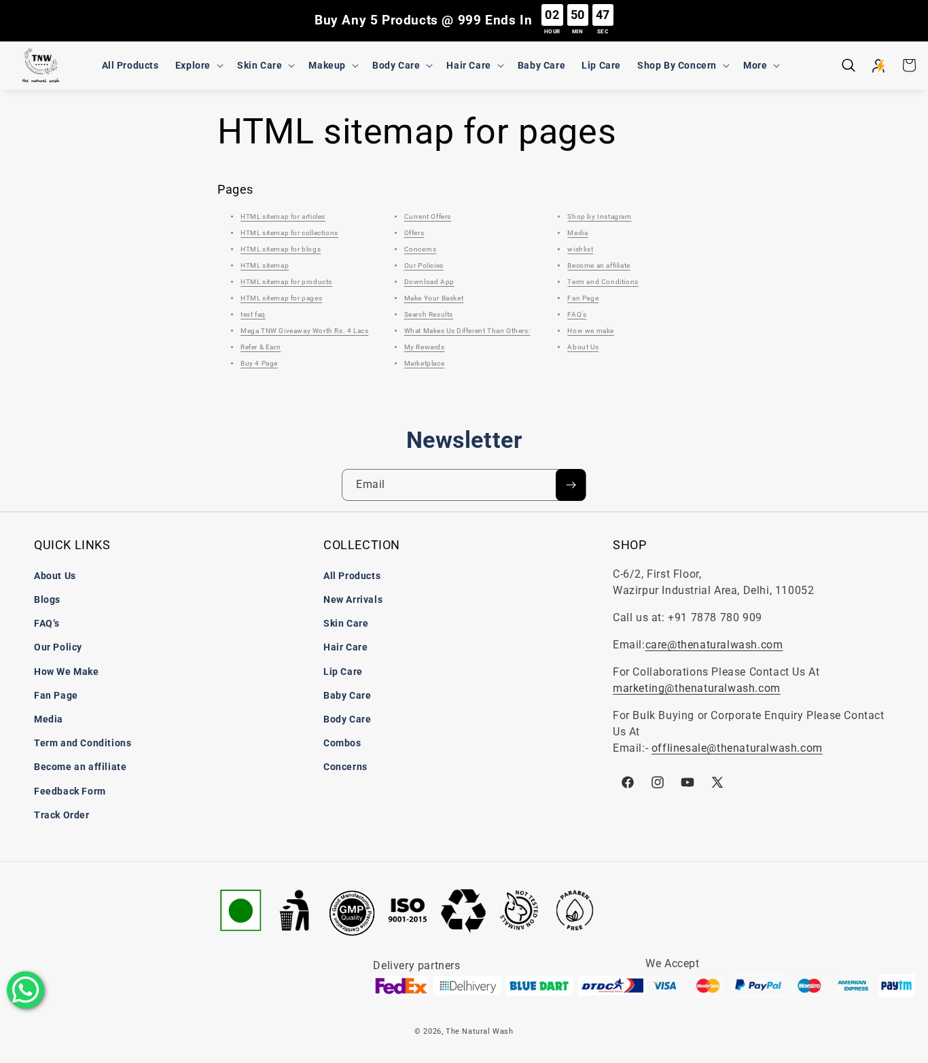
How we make (590, 330)
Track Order (62, 814)
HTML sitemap (264, 265)
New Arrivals (352, 599)
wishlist (580, 249)
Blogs (47, 599)
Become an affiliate (598, 265)
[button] (198, 65)
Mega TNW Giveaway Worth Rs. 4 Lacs (304, 330)
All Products (351, 575)
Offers (414, 233)
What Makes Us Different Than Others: (467, 330)
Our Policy (58, 647)
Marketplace (424, 363)
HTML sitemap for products (286, 281)
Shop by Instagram (599, 216)
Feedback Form (70, 791)
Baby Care (347, 695)
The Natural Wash (480, 1031)
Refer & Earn (260, 347)
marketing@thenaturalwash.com (697, 688)
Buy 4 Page (259, 363)
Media (577, 233)
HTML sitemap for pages (281, 298)
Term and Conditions (602, 281)
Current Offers (427, 216)
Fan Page (583, 298)
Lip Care (343, 671)
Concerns (420, 249)
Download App (429, 281)
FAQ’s (576, 314)
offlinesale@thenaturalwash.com (737, 748)
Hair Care (345, 647)
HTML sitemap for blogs (280, 249)
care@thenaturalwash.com (714, 644)
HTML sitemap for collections (289, 233)
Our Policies (424, 265)
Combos (342, 742)
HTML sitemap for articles (282, 216)
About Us (583, 347)
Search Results (428, 314)
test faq (253, 314)
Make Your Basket (434, 298)
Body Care (347, 719)
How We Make (66, 671)
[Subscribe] (571, 485)
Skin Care (345, 623)
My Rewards (424, 347)
